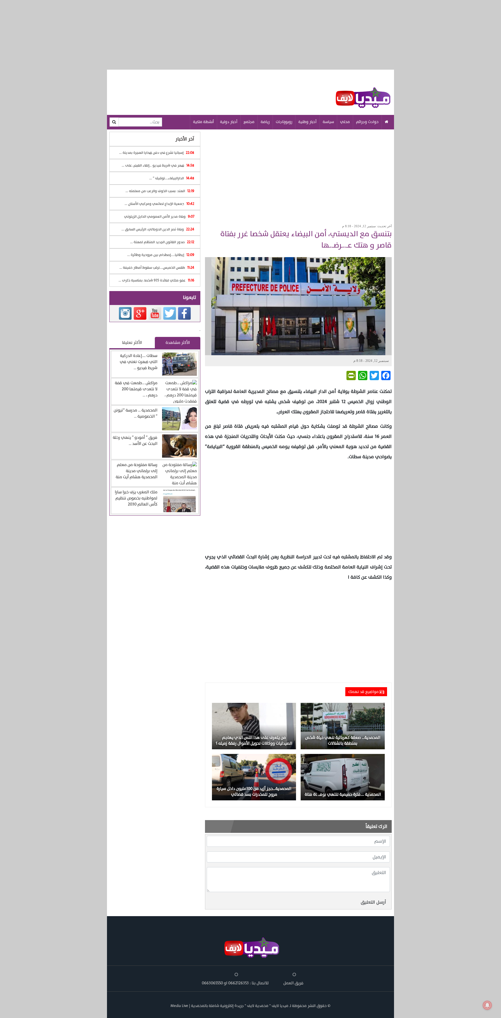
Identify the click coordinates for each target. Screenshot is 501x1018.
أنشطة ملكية (203, 122)
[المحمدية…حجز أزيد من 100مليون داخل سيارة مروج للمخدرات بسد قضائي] (254, 776)
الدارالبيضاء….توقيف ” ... (171, 178)
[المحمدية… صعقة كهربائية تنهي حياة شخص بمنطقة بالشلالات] (343, 725)
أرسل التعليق (373, 902)
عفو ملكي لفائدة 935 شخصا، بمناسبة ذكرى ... (156, 280)
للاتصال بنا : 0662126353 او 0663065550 (235, 983)
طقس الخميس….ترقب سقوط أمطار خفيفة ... (156, 267)
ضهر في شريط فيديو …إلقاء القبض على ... (158, 165)
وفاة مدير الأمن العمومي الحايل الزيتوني (159, 216)
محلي (345, 122)
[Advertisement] (298, 174)
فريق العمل (293, 983)
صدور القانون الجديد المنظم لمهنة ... (162, 242)
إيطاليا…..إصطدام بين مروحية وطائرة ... (160, 255)
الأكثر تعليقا (132, 342)
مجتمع (249, 122)
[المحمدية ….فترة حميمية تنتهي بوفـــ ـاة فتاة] (343, 776)
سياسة (328, 122)
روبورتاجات (284, 122)
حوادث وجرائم (367, 122)
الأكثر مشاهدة (178, 342)
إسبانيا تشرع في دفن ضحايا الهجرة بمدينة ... (156, 153)
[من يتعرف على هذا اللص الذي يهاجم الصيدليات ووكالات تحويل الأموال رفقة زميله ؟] (254, 725)
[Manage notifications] (487, 1005)
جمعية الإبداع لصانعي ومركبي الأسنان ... (159, 204)
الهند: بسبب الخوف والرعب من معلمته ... (160, 191)
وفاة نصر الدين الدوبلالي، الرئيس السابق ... (157, 229)
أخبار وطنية (307, 122)
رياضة (265, 122)
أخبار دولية (228, 122)
